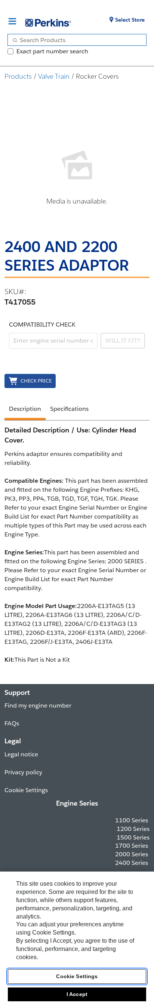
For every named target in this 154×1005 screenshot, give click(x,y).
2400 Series (131, 863)
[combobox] (74, 39)
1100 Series (131, 820)
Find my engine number (37, 705)
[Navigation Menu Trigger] (12, 21)
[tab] (25, 410)
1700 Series (131, 846)
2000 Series (131, 854)
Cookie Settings (77, 976)
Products (18, 76)
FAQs (11, 723)
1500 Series (133, 837)
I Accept (77, 994)
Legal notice (21, 754)
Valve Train (54, 76)
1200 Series (133, 829)
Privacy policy (23, 772)
